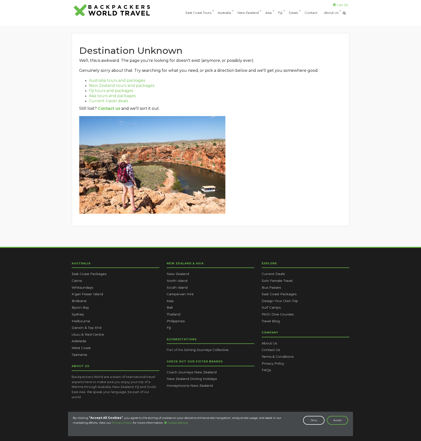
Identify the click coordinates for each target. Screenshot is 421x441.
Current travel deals (108, 101)
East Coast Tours (198, 13)
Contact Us (271, 350)
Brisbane (79, 301)
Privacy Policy (122, 422)
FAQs (266, 370)
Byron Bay (80, 307)
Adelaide (79, 341)
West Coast (81, 348)
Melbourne (81, 321)
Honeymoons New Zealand (190, 385)
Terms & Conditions (278, 356)
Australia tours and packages (117, 80)
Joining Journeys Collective (206, 350)
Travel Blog (271, 321)
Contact (311, 13)
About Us (331, 13)
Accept (337, 420)
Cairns (77, 281)
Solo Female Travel (277, 281)
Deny (314, 420)
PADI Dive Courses (278, 314)
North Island (177, 281)
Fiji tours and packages (111, 90)
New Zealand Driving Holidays (192, 379)
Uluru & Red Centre (88, 334)
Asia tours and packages (112, 95)
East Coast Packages (89, 274)
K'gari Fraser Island (87, 294)
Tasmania (79, 355)
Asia (268, 13)
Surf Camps (271, 307)
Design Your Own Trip (280, 301)
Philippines (176, 321)
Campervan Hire (180, 294)
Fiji (280, 13)
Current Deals (273, 274)
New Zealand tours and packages (121, 85)
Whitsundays (82, 287)
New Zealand (248, 13)
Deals (293, 13)
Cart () (342, 5)
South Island (177, 287)
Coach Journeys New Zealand (192, 372)
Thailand (173, 314)
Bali (170, 307)
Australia (224, 13)
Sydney (78, 314)
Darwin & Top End (86, 328)
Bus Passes (271, 287)
